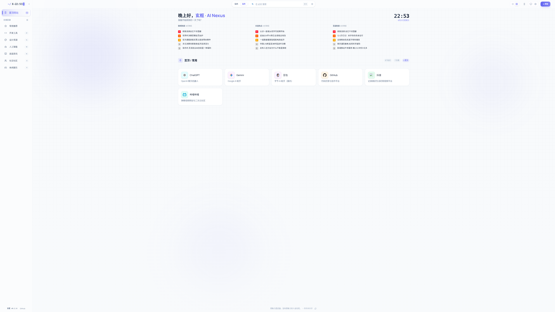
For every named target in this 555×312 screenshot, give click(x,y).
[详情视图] (517, 4)
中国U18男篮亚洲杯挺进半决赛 (273, 44)
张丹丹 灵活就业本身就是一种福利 (197, 48)
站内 (236, 4)
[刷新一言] (315, 308)
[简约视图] (513, 4)
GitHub (22, 308)
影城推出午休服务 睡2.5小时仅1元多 (352, 48)
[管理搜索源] (312, 4)
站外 (244, 4)
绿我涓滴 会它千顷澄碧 (347, 31)
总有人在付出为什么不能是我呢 (273, 48)
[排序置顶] (524, 4)
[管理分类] (27, 20)
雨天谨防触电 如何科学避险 (348, 44)
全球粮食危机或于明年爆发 (348, 40)
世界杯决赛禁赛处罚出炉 (193, 36)
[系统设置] (535, 4)
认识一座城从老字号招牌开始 (272, 31)
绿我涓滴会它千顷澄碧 (192, 31)
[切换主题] (531, 4)
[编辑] (219, 72)
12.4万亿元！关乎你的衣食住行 (350, 36)
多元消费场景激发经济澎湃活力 (196, 44)
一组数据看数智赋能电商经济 (272, 40)
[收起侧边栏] (29, 4)
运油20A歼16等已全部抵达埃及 (273, 36)
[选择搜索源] (252, 4)
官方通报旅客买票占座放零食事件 (197, 40)
